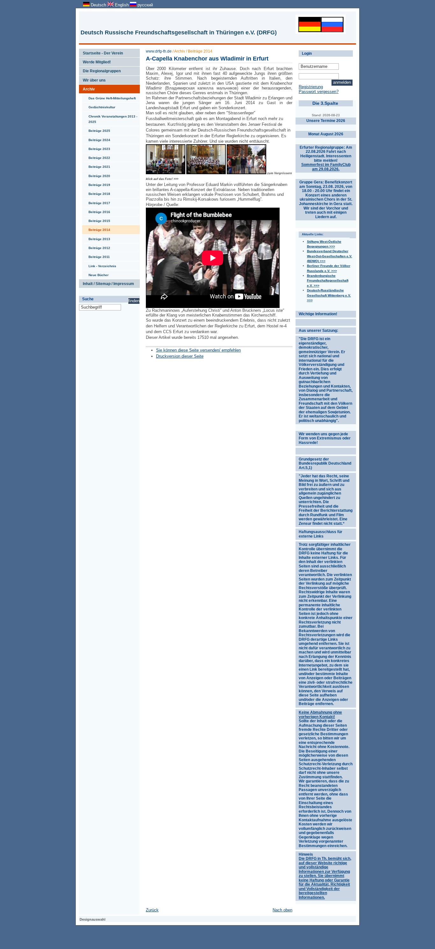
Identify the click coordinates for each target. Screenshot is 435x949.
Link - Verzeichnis (99, 264)
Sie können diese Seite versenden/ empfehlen (198, 350)
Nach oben (282, 910)
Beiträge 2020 (96, 174)
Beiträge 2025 (96, 129)
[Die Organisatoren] (246, 173)
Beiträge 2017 (96, 201)
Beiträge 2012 (96, 246)
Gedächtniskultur (98, 106)
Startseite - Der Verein (101, 52)
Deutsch (98, 5)
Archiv (87, 88)
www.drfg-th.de (159, 51)
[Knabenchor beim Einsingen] (165, 173)
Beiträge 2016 (96, 210)
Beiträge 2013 (96, 237)
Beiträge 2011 (96, 255)
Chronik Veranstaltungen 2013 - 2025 (109, 118)
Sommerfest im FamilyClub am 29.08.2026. (326, 166)
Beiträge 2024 (96, 138)
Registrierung (311, 86)
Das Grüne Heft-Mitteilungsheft (109, 97)
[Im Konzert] (206, 173)
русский (144, 5)
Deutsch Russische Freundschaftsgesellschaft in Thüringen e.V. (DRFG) (179, 32)
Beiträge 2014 (96, 228)
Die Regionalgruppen (100, 70)
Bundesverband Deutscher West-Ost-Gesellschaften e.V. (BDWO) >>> (329, 256)
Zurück (152, 910)
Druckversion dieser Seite (179, 356)
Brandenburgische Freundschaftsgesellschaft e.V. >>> (327, 280)
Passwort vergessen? (319, 91)
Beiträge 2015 (96, 219)
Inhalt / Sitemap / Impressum (106, 282)
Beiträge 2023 (96, 147)
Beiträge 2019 (96, 183)
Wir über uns (92, 79)
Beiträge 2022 (96, 156)
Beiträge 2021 (96, 165)
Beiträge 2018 (96, 192)
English (122, 5)
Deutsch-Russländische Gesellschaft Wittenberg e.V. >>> (329, 295)
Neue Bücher (95, 273)
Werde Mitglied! (95, 61)
